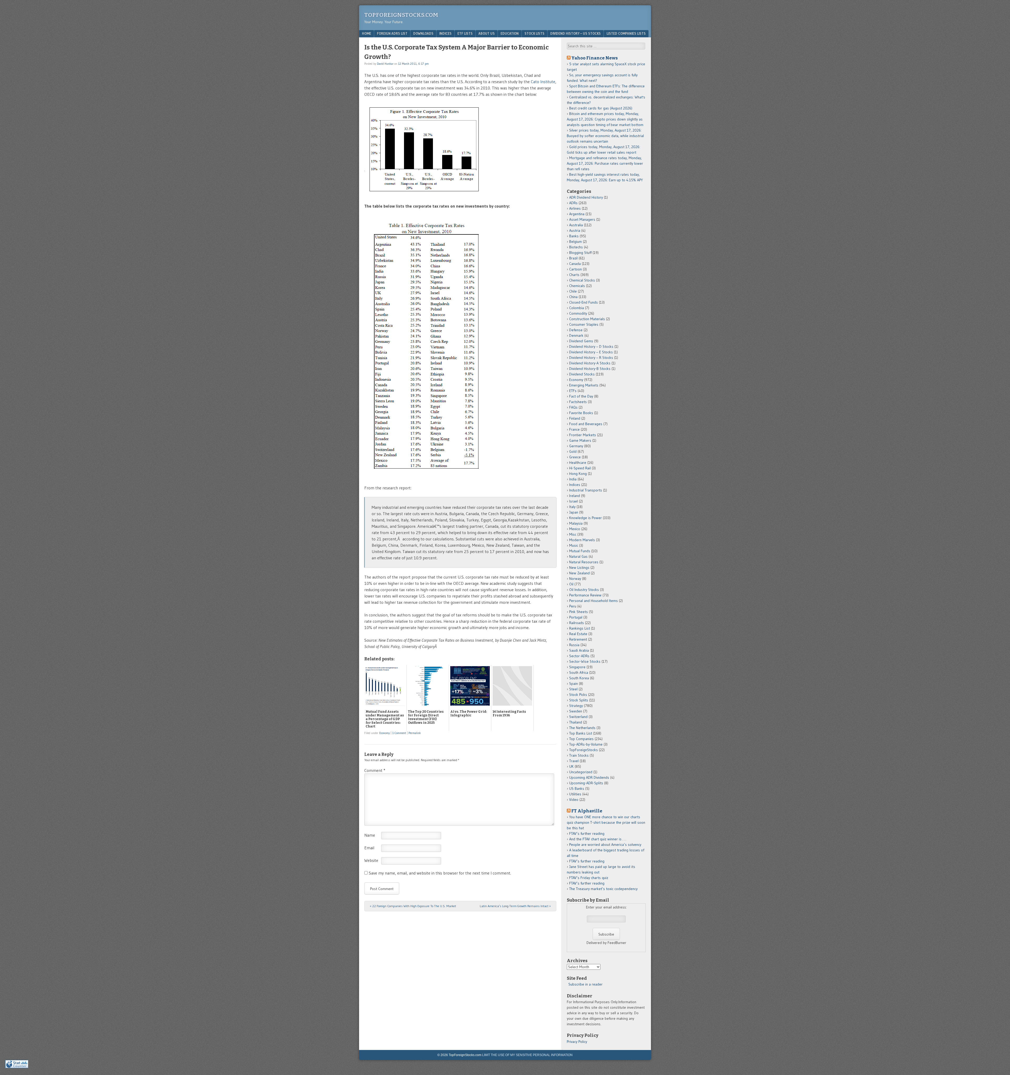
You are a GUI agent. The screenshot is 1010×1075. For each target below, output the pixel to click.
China (573, 296)
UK (571, 766)
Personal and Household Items (593, 600)
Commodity (578, 313)
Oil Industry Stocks (584, 589)
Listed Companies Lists (626, 33)
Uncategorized (580, 772)
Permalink (414, 733)
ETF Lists (465, 33)
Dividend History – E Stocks (591, 352)
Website (371, 860)
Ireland (574, 495)
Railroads (576, 622)
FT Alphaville (586, 810)
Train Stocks (579, 755)
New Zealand (579, 573)
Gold (573, 451)
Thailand (575, 722)
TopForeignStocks (583, 749)
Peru (572, 606)
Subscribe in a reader (585, 984)
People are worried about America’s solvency (605, 844)
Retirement (578, 639)
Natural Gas (578, 556)
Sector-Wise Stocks (584, 661)
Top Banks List (580, 733)
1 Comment (399, 733)
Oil (571, 584)
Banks (574, 236)
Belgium (575, 241)
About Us (486, 33)
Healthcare (577, 462)
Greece (575, 457)
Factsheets (578, 401)
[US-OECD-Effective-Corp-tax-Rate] (424, 193)
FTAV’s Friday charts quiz (588, 877)
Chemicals (577, 285)
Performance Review (585, 595)
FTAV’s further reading (586, 833)
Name (369, 835)
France (574, 429)
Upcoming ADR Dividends (589, 777)
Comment (374, 770)
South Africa (578, 672)
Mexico (574, 528)
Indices (445, 33)
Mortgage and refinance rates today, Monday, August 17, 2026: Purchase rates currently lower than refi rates (605, 163)
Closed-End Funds (583, 302)
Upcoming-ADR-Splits (586, 783)
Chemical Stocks (582, 280)
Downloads (423, 33)
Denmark (576, 335)
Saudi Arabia (579, 650)
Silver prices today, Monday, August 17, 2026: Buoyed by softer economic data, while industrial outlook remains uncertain (605, 136)
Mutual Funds (579, 551)
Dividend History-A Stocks (589, 363)
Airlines (575, 208)
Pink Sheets (578, 611)
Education (510, 33)
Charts (574, 274)
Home (366, 33)
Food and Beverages (585, 423)
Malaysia (576, 523)
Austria (574, 230)
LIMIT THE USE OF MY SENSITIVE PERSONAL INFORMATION (527, 1055)
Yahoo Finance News (594, 58)
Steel (573, 689)
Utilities (575, 794)
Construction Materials (587, 319)
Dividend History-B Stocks (589, 368)
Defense (576, 330)
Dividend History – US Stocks (575, 33)
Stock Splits (578, 700)
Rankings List (579, 628)
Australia (576, 225)
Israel (573, 501)
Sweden (575, 711)
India (573, 479)
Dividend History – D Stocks (591, 346)
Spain (573, 683)
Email (369, 847)
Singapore (577, 667)
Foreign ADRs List (392, 33)
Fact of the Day (581, 396)
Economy (384, 733)
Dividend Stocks (582, 374)
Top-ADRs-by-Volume (586, 744)
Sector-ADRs (579, 656)
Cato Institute (543, 81)
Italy (572, 506)
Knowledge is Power (585, 517)
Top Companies (581, 738)
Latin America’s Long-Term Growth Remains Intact (515, 906)
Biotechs (576, 247)
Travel (574, 760)
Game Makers (580, 440)
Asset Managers (582, 219)
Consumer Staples (583, 324)
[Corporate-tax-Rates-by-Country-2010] (424, 475)
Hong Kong (578, 473)
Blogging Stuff (580, 252)
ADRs (573, 202)
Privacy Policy (577, 1041)
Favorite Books (581, 412)
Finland (574, 418)
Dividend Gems (581, 341)
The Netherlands (582, 727)
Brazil (573, 258)
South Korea (579, 678)
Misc (572, 534)
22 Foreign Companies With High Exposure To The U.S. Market (413, 906)
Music (573, 545)
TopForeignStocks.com (401, 14)
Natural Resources (583, 562)
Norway (575, 578)
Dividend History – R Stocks (591, 357)
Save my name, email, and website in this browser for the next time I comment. (440, 873)
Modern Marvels (582, 540)
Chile (573, 291)
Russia (574, 644)
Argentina (576, 214)
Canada (575, 263)
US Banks (576, 788)
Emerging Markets (583, 385)
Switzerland (578, 716)
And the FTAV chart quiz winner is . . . (598, 839)
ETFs (573, 390)
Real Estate (578, 633)
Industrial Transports (585, 490)
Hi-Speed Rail (580, 468)
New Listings (579, 567)
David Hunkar (385, 64)
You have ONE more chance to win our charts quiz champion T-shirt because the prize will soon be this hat (606, 822)
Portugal (575, 617)
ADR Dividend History (586, 197)
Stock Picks (578, 694)
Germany (576, 446)
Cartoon (575, 269)
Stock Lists (534, 33)
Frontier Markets (582, 435)
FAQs (573, 407)
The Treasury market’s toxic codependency (603, 888)
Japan (573, 512)
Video (573, 799)
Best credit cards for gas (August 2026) (600, 108)
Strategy (576, 705)
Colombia (576, 307)
